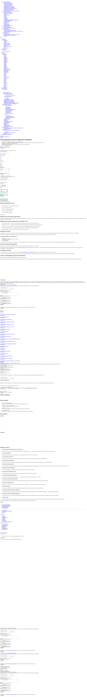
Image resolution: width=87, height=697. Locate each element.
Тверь (5, 79)
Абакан (5, 55)
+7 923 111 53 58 (4, 89)
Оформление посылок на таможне (9, 6)
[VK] (1, 541)
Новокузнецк (6, 70)
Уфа (4, 84)
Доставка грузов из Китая (8, 13)
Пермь (5, 74)
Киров (5, 65)
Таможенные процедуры (8, 5)
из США (5, 17)
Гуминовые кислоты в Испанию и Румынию (7, 321)
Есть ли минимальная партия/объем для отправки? (10, 475)
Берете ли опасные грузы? (6, 486)
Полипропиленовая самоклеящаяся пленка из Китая (8, 343)
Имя (1, 633)
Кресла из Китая (2, 348)
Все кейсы (2, 312)
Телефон (1, 634)
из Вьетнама (4, 520)
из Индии (3, 516)
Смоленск (5, 78)
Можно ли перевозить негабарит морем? (8, 460)
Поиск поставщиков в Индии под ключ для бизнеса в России (13, 31)
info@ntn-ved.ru (4, 87)
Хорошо (2, 502)
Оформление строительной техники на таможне (11, 10)
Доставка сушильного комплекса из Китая (6, 324)
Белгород (5, 56)
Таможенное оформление (8, 2)
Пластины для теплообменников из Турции (7, 326)
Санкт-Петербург (6, 77)
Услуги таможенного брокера (8, 4)
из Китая (3, 515)
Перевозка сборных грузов (8, 25)
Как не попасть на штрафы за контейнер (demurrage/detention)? (11, 493)
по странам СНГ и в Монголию (7, 521)
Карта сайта (4, 511)
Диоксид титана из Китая (4, 353)
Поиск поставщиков (5, 28)
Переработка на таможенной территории (10, 8)
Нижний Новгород (7, 69)
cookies (7, 500)
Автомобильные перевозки (8, 20)
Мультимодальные (7, 24)
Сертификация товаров (5, 26)
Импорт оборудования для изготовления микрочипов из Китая (10, 338)
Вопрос (1, 295)
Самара (5, 76)
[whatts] (3, 541)
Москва (5, 68)
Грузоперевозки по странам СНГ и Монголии (11, 19)
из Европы (5, 18)
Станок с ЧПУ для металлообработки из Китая (7, 341)
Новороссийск (6, 71)
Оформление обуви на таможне (9, 9)
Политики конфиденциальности (12, 307)
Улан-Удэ (5, 82)
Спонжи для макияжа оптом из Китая (6, 319)
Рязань (5, 75)
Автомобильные (4, 524)
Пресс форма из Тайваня (4, 331)
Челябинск (5, 85)
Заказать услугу (2, 214)
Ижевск (5, 62)
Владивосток (6, 58)
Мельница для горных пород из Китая (6, 358)
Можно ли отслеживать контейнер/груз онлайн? (9, 471)
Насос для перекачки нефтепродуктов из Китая (7, 314)
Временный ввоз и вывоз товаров (9, 7)
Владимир (5, 59)
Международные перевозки (6, 11)
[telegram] (5, 541)
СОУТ (3, 512)
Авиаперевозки (6, 22)
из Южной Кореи (5, 517)
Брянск (5, 57)
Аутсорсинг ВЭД (4, 32)
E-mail (1, 635)
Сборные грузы (4, 529)
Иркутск (5, 63)
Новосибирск (6, 72)
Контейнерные (6, 23)
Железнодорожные (7, 21)
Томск (5, 81)
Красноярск (6, 67)
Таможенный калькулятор (8, 3)
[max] (7, 541)
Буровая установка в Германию (5, 329)
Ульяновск (5, 83)
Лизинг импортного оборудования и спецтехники (12, 34)
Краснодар (5, 66)
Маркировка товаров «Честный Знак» (10, 35)
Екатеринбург (6, 61)
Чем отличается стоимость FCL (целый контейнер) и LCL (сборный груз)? (13, 449)
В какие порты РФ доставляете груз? (8, 456)
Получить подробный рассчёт (5, 201)
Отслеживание (4, 510)
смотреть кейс (2, 315)
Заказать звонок (4, 88)
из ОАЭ (5, 15)
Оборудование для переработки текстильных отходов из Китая (10, 360)
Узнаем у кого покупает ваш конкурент (10, 30)
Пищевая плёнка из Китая (4, 346)
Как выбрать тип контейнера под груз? (8, 482)
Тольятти (5, 80)
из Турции (5, 16)
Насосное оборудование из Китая (5, 336)
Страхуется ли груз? (5, 497)
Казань (5, 64)
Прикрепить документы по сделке (5, 639)
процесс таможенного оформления (20, 247)
